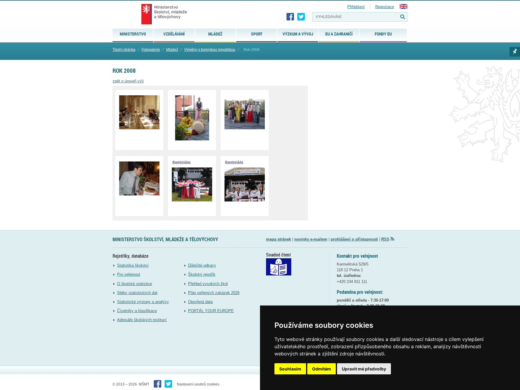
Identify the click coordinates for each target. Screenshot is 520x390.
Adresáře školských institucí (142, 320)
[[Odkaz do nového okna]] (278, 274)
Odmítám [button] (321, 368)
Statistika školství (133, 265)
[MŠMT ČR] (164, 14)
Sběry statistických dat (137, 292)
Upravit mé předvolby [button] (364, 368)
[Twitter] (301, 17)
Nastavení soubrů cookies (198, 384)
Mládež (172, 50)
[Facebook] (290, 17)
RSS (385, 239)
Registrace (384, 7)
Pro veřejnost (128, 274)
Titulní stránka (124, 50)
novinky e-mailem (310, 239)
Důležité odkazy (202, 265)
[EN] (403, 7)
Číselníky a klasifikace (137, 311)
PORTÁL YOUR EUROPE (211, 311)
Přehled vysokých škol (208, 283)
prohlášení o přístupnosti (354, 239)
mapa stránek (278, 239)
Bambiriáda (181, 162)
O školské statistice (134, 283)
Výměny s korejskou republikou (209, 50)
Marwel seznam (514, 52)
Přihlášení (356, 7)
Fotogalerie (150, 50)
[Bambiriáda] (192, 200)
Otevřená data (200, 301)
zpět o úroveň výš (128, 81)
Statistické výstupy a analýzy (143, 301)
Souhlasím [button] (290, 368)
